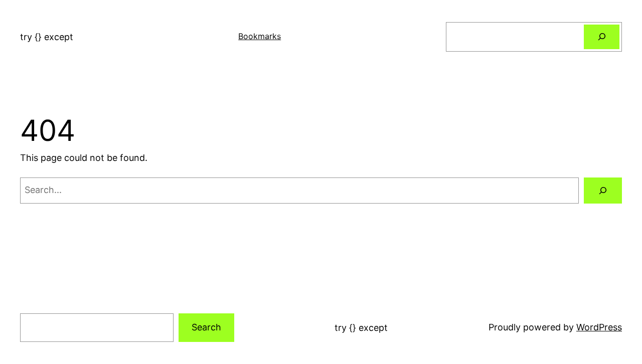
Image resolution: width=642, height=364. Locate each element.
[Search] (601, 37)
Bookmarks (259, 36)
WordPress (599, 327)
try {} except (46, 37)
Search (206, 327)
